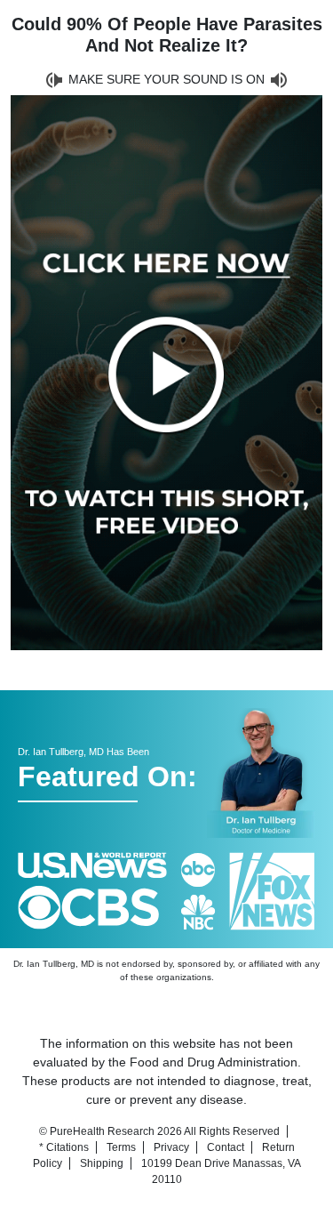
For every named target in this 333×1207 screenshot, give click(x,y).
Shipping (101, 1163)
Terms (121, 1147)
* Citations (64, 1147)
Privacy (171, 1147)
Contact (225, 1147)
